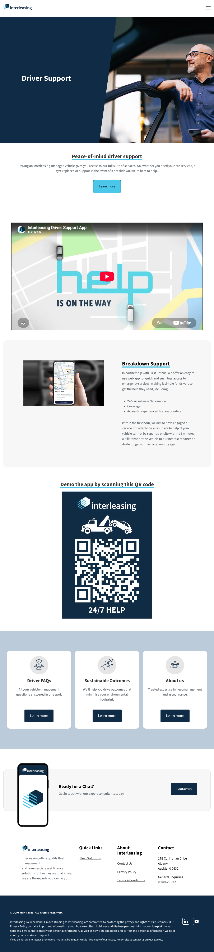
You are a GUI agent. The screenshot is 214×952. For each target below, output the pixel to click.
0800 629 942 (167, 882)
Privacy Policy (126, 872)
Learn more (107, 186)
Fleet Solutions (90, 858)
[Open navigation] (208, 7)
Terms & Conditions (131, 880)
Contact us (184, 789)
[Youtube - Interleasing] (196, 923)
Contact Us (124, 863)
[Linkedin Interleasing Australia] (185, 923)
